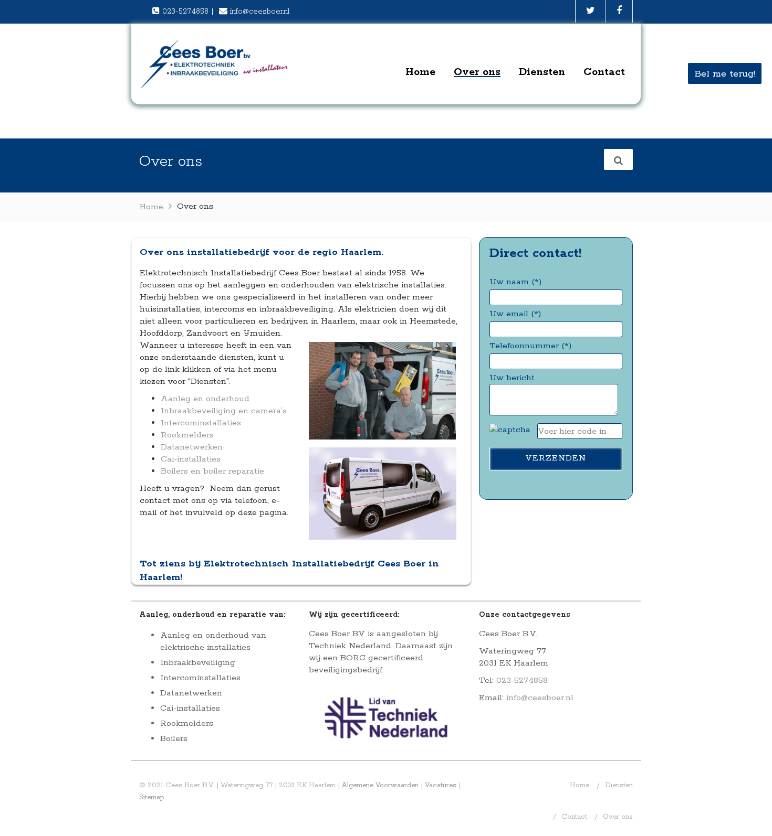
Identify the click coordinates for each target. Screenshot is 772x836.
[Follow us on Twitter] (591, 11)
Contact (604, 72)
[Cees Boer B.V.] (215, 63)
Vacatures (440, 785)
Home (420, 72)
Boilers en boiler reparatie (212, 471)
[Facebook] (619, 11)
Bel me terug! (724, 74)
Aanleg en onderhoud (205, 398)
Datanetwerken (192, 447)
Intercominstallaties (201, 422)
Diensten (542, 72)
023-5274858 (185, 11)
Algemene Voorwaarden (380, 785)
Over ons (477, 72)
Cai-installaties (191, 459)
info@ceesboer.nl (259, 11)
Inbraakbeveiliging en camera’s (224, 410)
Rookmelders (187, 435)
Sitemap (151, 797)
